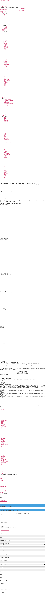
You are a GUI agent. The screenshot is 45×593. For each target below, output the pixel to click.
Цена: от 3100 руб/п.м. (4, 291)
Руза (4, 78)
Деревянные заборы (3, 309)
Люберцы (5, 61)
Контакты (3, 30)
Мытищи (5, 63)
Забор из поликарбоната (8, 22)
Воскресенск (6, 36)
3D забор (5, 16)
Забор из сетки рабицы (8, 17)
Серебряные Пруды (7, 80)
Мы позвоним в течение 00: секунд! (7, 506)
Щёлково (5, 177)
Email (1, 577)
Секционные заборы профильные (9, 23)
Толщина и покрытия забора (5, 540)
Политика (2, 526)
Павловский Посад (7, 69)
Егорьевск (5, 43)
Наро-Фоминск (6, 64)
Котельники (6, 53)
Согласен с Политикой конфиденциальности (8, 527)
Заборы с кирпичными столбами (5, 257)
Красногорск (6, 140)
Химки (5, 87)
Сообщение (2, 583)
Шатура (5, 90)
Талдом (5, 84)
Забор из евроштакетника (8, 15)
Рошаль (5, 77)
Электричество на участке (5, 589)
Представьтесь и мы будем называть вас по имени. (9, 510)
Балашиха (5, 32)
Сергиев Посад (6, 79)
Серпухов (5, 81)
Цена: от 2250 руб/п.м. (4, 238)
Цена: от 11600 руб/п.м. (4, 273)
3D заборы (2, 327)
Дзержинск (5, 122)
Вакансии (5, 28)
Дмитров (5, 123)
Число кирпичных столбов (4, 557)
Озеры (5, 67)
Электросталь (6, 95)
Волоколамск (6, 35)
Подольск (5, 70)
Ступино (5, 83)
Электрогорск (6, 94)
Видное (5, 34)
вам (5, 506)
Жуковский (5, 44)
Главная (3, 12)
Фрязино (5, 86)
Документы (5, 27)
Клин (4, 50)
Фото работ (6, 26)
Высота (1, 537)
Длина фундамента (3, 551)
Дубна (5, 42)
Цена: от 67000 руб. (3, 361)
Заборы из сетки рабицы (4, 239)
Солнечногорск (6, 82)
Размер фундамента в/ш (4, 554)
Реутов (5, 76)
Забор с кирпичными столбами (9, 18)
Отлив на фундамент (3, 560)
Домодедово (6, 41)
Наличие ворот (2, 563)
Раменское (5, 159)
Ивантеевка (6, 47)
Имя (0, 494)
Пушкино (5, 72)
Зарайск (5, 45)
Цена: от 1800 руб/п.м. (4, 308)
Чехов (5, 89)
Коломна (5, 51)
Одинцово (5, 66)
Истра (5, 48)
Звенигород (6, 46)
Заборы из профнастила (4, 204)
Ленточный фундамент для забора (9, 104)
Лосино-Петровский (7, 58)
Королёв (5, 52)
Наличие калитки (3, 568)
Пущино (5, 158)
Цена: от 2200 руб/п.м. (4, 326)
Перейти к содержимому (4, 0)
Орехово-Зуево (6, 68)
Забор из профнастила (7, 14)
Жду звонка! (2, 509)
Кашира (5, 49)
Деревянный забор (7, 105)
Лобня (5, 141)
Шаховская (5, 176)
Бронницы (5, 33)
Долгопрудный (6, 40)
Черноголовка (6, 88)
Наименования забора (4, 534)
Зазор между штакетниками (5, 543)
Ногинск (5, 65)
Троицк (5, 85)
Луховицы (5, 59)
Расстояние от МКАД (3, 580)
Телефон (1, 497)
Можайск (5, 62)
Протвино (5, 71)
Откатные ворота (7, 24)
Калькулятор (4, 29)
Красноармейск (6, 54)
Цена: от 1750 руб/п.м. (4, 343)
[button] (3, 9)
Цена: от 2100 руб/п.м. (4, 220)
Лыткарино (5, 60)
